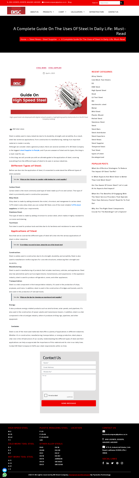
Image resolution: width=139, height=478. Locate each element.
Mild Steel (96, 111)
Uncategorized (98, 157)
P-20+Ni (43, 434)
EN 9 (41, 453)
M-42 (10, 437)
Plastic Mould (97, 115)
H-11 (9, 460)
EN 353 (57, 456)
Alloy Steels (97, 76)
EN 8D (42, 450)
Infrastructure (96, 12)
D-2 (9, 447)
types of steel (98, 154)
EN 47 (57, 453)
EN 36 (57, 447)
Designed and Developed (79, 475)
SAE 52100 (59, 464)
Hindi (94, 94)
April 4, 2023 (50, 73)
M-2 (9, 431)
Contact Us (113, 12)
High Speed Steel (99, 90)
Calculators (76, 12)
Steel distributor (99, 132)
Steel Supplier (50, 39)
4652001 (37, 2)
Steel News (35, 39)
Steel (94, 125)
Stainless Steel (98, 122)
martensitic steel (99, 104)
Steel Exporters (98, 136)
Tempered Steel (98, 147)
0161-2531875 (14, 2)
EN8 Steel (96, 87)
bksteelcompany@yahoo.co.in (55, 2)
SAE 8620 (58, 462)
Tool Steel (96, 150)
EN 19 (42, 459)
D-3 (9, 450)
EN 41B (57, 450)
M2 (93, 101)
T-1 (9, 440)
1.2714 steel (76, 205)
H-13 (10, 463)
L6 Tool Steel (97, 97)
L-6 (9, 469)
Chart (61, 12)
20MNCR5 (58, 459)
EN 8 (41, 447)
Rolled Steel (97, 118)
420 (41, 440)
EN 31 (42, 464)
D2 (93, 83)
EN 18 (42, 456)
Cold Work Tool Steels (101, 80)
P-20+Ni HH (44, 437)
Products (47, 12)
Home (23, 39)
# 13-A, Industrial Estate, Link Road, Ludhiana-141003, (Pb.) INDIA (116, 450)
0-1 (9, 453)
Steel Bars (96, 129)
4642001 (30, 2)
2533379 (23, 2)
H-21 (10, 466)
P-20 (41, 431)
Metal (94, 108)
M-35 (10, 434)
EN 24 (42, 462)
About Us (34, 12)
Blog (69, 2)
